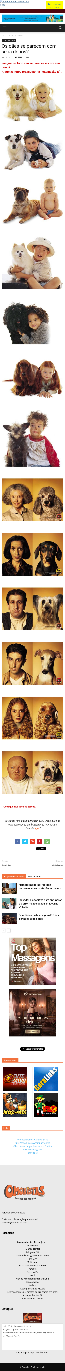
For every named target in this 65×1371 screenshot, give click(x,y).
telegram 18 (32, 1252)
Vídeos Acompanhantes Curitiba (32, 1278)
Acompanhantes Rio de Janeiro (32, 1242)
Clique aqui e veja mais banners (32, 1352)
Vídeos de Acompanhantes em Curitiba (32, 1146)
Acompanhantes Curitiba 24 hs (32, 1139)
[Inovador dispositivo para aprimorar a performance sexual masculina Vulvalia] (9, 903)
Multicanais (32, 1262)
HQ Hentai (32, 1245)
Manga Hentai (32, 1248)
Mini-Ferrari (57, 865)
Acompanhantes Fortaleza (32, 1265)
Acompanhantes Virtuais (32, 1288)
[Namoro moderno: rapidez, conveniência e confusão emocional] (9, 888)
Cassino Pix (32, 1272)
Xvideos (32, 1285)
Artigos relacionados (13, 876)
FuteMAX (32, 1258)
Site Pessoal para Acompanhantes (32, 1142)
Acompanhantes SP (33, 1295)
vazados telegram (32, 1149)
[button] (60, 28)
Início (4, 35)
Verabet (32, 1268)
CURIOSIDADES (16, 35)
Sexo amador (32, 1281)
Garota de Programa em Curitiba (32, 1255)
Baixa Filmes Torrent (32, 1298)
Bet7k (32, 1275)
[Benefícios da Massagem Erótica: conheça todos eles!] (9, 918)
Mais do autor (34, 876)
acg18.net (33, 1152)
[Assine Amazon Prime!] (32, 18)
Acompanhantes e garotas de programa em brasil (32, 1291)
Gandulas (6, 865)
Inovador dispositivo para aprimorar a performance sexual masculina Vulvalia (40, 903)
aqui (37, 828)
